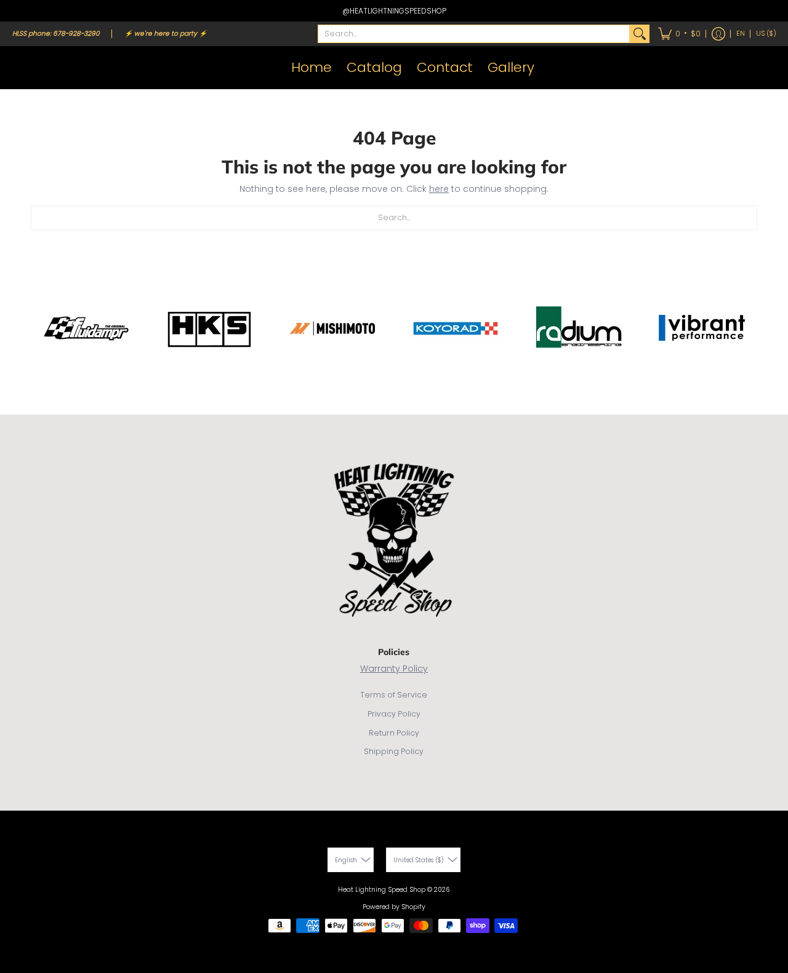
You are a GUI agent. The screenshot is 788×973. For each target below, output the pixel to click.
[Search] (639, 34)
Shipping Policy (394, 751)
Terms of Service (393, 694)
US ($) (766, 33)
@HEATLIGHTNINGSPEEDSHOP (394, 11)
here (439, 189)
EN (740, 33)
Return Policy (394, 733)
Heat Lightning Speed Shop (381, 889)
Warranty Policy (394, 668)
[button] (679, 34)
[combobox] (474, 34)
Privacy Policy (394, 714)
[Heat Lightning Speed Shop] (24, 67)
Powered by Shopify (394, 906)
